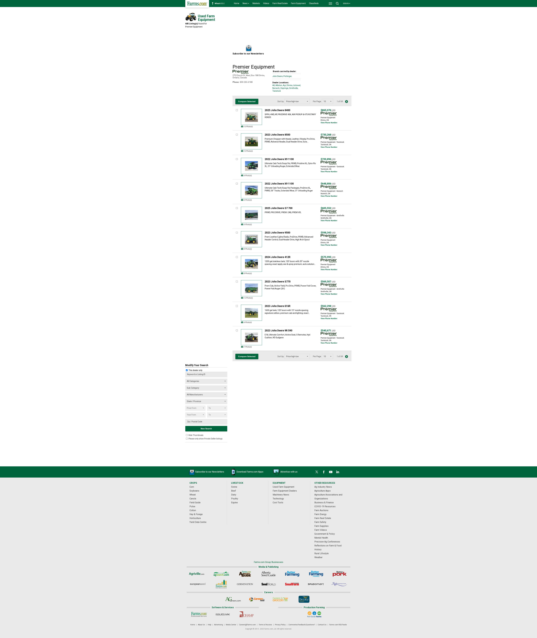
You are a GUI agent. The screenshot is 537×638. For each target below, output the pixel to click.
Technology (278, 498)
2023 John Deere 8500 (277, 134)
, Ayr (284, 85)
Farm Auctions (321, 510)
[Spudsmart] (316, 584)
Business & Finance (324, 502)
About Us (201, 625)
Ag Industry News (323, 487)
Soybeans (194, 490)
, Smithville (293, 88)
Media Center (231, 625)
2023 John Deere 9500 (277, 232)
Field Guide (195, 502)
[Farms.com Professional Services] (199, 614)
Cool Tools (278, 502)
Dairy (233, 494)
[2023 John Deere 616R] (251, 313)
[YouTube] (331, 472)
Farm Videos (320, 530)
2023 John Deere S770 (277, 281)
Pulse (192, 506)
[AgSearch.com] (221, 574)
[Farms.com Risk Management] (221, 584)
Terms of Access (265, 625)
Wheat (192, 494)
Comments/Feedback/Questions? (301, 625)
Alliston (278, 85)
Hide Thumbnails (196, 435)
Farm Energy (320, 514)
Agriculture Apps (322, 490)
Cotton (192, 510)
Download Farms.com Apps (249, 471)
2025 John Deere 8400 (277, 110)
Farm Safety (320, 522)
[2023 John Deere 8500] (251, 141)
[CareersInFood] (256, 599)
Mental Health (321, 537)
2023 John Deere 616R (277, 306)
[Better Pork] (339, 574)
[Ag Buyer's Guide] (245, 574)
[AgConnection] (339, 584)
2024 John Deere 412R (277, 257)
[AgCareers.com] (233, 599)
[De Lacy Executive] (304, 599)
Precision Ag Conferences (327, 541)
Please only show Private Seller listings (205, 439)
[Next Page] (346, 101)
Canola (192, 498)
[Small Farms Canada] (292, 584)
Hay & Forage (196, 514)
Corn (191, 487)
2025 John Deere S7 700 (278, 208)
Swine (234, 487)
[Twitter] (317, 472)
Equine (234, 502)
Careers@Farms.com (247, 625)
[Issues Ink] (222, 614)
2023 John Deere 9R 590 (278, 330)
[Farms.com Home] (197, 4)
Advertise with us (288, 471)
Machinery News (281, 494)
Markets (256, 3)
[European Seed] (197, 584)
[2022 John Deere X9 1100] (251, 166)
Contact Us (322, 625)
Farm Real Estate (280, 3)
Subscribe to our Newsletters (209, 471)
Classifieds (314, 3)
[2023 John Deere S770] (251, 288)
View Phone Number (329, 123)
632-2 (219, 3)
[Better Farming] (292, 574)
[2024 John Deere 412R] (251, 264)
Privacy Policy (280, 625)
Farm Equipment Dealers (285, 490)
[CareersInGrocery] (280, 599)
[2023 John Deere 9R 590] (251, 337)
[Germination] (245, 584)
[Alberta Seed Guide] (268, 574)
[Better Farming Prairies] (316, 574)
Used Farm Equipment (283, 487)
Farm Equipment (298, 3)
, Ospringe (284, 88)
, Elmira (289, 85)
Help (209, 625)
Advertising (218, 625)
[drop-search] (337, 3)
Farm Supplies (321, 526)
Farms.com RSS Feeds (338, 625)
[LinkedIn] (338, 472)
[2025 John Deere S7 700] (251, 215)
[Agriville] (197, 574)
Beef (233, 490)
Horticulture (195, 518)
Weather (318, 557)
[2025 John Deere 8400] (251, 117)
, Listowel (296, 85)
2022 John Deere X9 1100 (279, 159)
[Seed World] (268, 584)
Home (236, 3)
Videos (266, 3)
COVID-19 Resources (324, 506)
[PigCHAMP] (246, 614)
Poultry (234, 498)
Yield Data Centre (197, 522)
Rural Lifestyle (321, 553)
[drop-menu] (330, 3)
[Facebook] (324, 472)
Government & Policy (324, 534)
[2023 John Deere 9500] (251, 239)
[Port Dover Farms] (314, 614)
